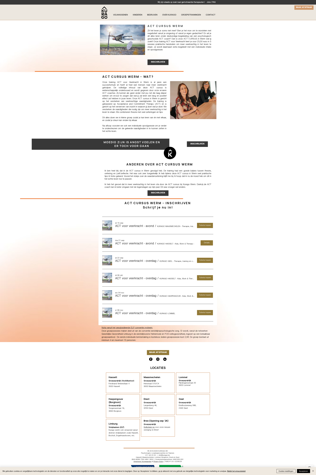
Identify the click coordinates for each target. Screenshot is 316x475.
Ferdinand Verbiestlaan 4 (119, 384)
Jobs (209, 2)
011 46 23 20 (150, 455)
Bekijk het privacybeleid (236, 471)
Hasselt (138, 457)
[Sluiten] (313, 471)
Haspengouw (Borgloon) (116, 400)
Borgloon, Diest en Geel (170, 457)
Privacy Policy (158, 462)
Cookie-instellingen (286, 471)
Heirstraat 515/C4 (151, 384)
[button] (134, 226)
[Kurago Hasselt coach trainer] (165, 359)
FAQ (214, 2)
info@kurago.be (164, 455)
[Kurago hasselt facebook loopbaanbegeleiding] (150, 359)
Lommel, (158, 457)
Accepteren (303, 471)
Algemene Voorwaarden (142, 462)
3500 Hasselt (114, 387)
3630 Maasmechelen (152, 387)
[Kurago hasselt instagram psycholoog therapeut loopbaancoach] (157, 359)
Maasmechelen (152, 377)
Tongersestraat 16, (117, 408)
